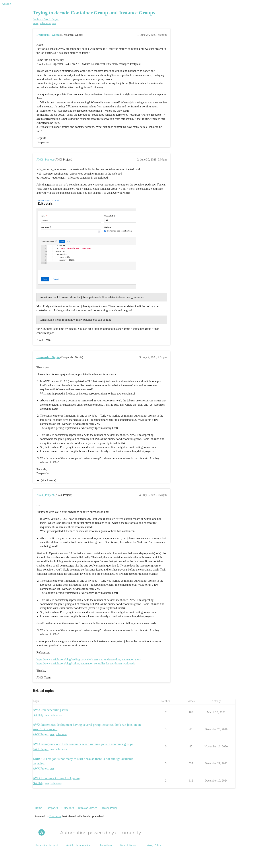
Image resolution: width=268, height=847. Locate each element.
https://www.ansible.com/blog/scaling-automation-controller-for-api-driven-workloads (85, 663)
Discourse (55, 816)
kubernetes (45, 23)
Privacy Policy (109, 807)
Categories (52, 807)
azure (35, 23)
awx (54, 23)
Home (38, 807)
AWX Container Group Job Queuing (57, 778)
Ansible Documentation (78, 845)
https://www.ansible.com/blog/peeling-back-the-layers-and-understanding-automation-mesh (88, 659)
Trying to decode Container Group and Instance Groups (94, 13)
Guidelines (67, 807)
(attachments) (48, 480)
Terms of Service (87, 807)
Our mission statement (46, 845)
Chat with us (105, 845)
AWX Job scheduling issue (51, 710)
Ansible (6, 3)
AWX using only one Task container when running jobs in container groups (83, 744)
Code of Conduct (128, 845)
